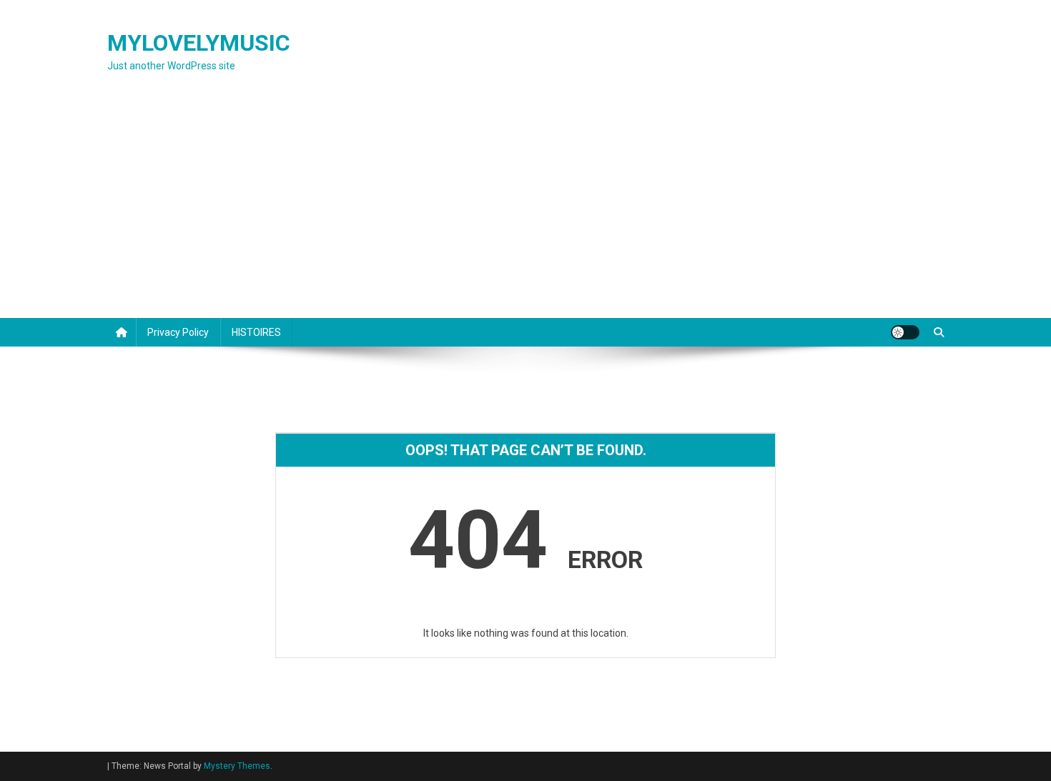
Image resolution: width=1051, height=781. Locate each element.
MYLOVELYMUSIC (198, 42)
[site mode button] (905, 332)
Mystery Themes (237, 766)
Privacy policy (178, 332)
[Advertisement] (525, 211)
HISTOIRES (256, 332)
